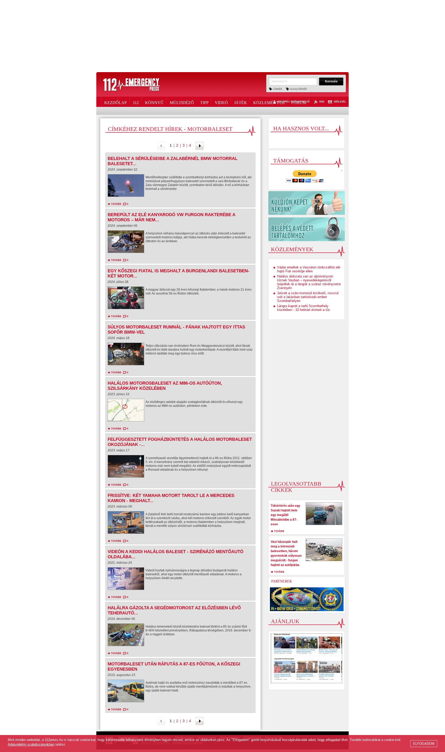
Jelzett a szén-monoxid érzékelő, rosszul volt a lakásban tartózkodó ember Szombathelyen (307, 297)
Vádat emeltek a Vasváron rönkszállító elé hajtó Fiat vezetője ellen (308, 269)
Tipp (204, 101)
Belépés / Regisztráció (294, 101)
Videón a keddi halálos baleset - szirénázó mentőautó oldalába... (175, 554)
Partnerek (281, 581)
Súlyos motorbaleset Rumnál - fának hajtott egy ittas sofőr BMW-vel (176, 330)
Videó (221, 101)
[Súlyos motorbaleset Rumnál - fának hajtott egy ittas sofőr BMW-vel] (126, 355)
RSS (321, 101)
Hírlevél (340, 101)
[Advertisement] (222, 36)
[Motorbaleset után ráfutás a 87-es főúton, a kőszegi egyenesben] (126, 692)
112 (136, 101)
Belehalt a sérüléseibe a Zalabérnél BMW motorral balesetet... (172, 161)
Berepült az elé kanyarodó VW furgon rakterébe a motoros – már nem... (171, 217)
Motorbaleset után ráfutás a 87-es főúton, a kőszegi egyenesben (174, 667)
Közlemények (269, 101)
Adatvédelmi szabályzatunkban (31, 744)
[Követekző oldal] (199, 145)
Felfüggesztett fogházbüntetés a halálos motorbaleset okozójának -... (180, 442)
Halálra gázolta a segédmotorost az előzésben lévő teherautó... (174, 610)
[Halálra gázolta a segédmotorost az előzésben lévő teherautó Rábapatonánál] (126, 636)
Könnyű (154, 101)
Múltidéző (182, 101)
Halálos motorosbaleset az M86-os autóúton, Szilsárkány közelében (165, 386)
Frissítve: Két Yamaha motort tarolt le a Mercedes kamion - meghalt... (171, 498)
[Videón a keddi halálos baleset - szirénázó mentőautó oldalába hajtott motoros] (126, 580)
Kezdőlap (115, 101)
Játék (240, 101)
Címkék (277, 89)
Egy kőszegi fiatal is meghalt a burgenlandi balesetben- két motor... (178, 273)
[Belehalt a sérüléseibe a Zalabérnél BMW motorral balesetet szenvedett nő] (126, 186)
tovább (116, 204)
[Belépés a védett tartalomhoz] (306, 229)
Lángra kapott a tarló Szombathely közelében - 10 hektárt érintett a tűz (303, 308)
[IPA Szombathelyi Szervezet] (307, 599)
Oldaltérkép (298, 89)
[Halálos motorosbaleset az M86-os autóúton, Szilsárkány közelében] (126, 411)
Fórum (298, 101)
